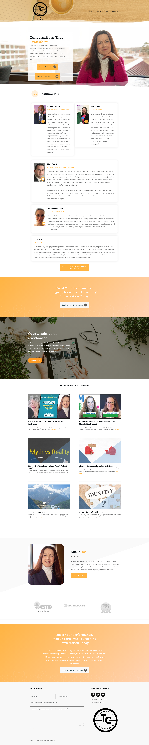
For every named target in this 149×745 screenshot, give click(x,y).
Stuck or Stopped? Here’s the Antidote (100, 459)
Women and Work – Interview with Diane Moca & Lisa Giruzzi (100, 414)
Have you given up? (49, 503)
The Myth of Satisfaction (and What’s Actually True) (49, 459)
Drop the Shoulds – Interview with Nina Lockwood (49, 414)
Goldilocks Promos (96, 109)
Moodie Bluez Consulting (61, 109)
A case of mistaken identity (100, 503)
